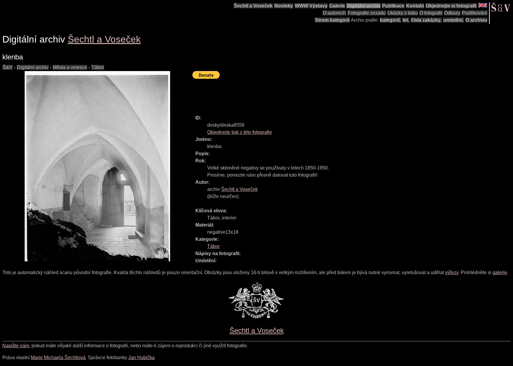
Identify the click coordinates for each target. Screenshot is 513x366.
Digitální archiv (363, 5)
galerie (500, 272)
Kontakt (415, 5)
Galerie (337, 5)
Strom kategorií (332, 20)
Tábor (97, 67)
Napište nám (15, 345)
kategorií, (390, 20)
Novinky (283, 5)
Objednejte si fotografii (451, 5)
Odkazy (452, 12)
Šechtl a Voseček (253, 5)
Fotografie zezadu (367, 12)
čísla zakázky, (426, 20)
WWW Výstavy (311, 5)
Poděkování (474, 12)
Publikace (393, 5)
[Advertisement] (300, 94)
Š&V (7, 67)
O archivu (476, 20)
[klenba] (97, 166)
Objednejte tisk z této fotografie (239, 132)
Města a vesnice (70, 67)
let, (406, 20)
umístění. (453, 20)
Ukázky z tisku (402, 12)
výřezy (451, 272)
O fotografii (430, 12)
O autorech (334, 12)
